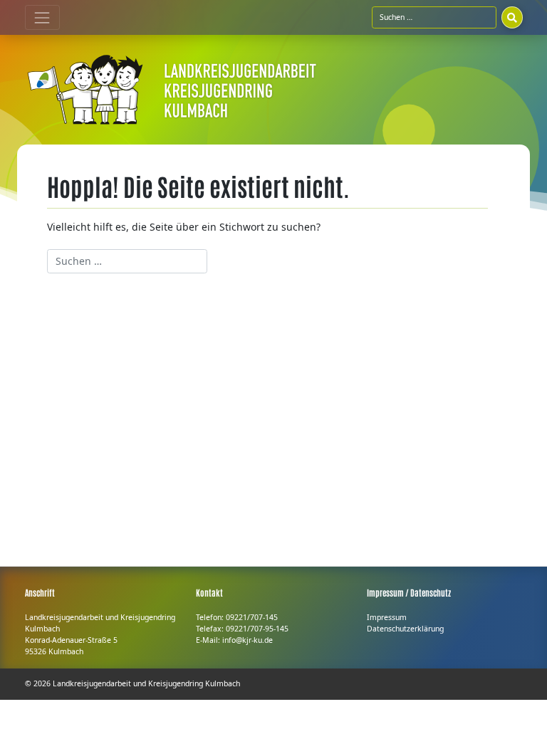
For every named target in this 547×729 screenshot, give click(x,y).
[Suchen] (512, 17)
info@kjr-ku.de (247, 640)
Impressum (387, 617)
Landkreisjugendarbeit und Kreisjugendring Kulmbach (146, 683)
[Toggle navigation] (42, 17)
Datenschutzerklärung (405, 629)
